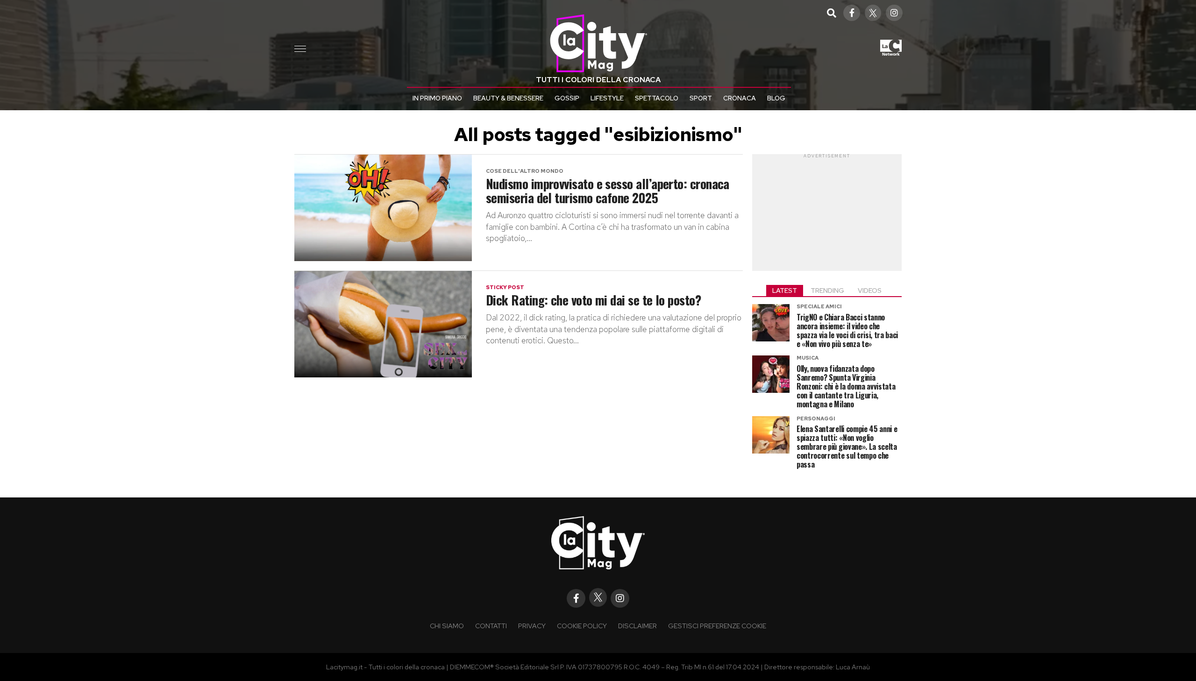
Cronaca (739, 98)
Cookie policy (582, 625)
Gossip (567, 98)
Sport (701, 98)
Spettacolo (656, 98)
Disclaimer (637, 625)
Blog (776, 98)
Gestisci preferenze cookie (717, 625)
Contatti (491, 625)
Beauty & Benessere (508, 98)
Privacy (532, 625)
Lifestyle (607, 98)
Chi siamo (447, 625)
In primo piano (437, 98)
